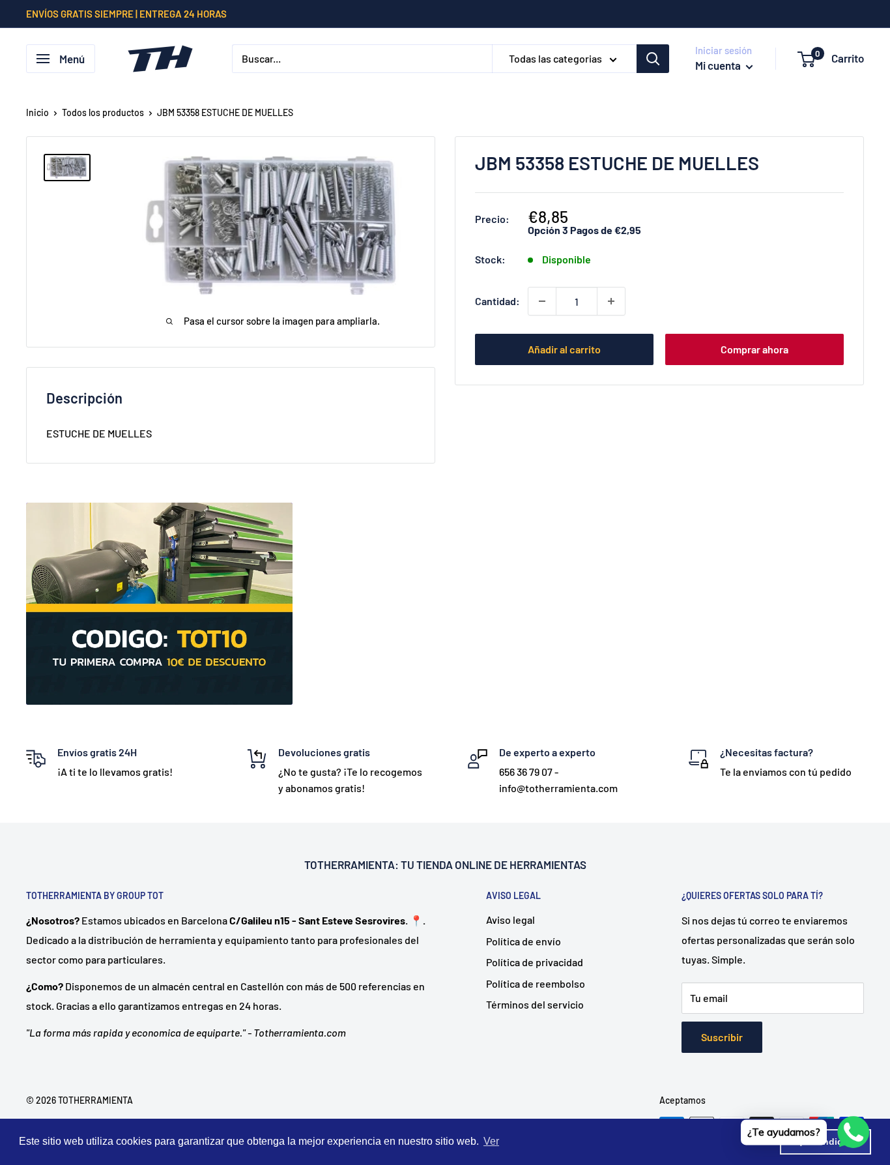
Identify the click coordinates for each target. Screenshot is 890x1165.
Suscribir (722, 1037)
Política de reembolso (535, 983)
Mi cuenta (719, 65)
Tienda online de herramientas (501, 864)
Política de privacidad (534, 962)
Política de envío (523, 941)
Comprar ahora (754, 349)
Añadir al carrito (564, 349)
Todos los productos (103, 112)
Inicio (37, 112)
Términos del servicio (535, 1004)
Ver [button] (491, 1141)
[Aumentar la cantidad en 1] (611, 301)
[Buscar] (653, 58)
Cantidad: (497, 301)
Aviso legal (510, 919)
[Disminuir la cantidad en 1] (542, 301)
